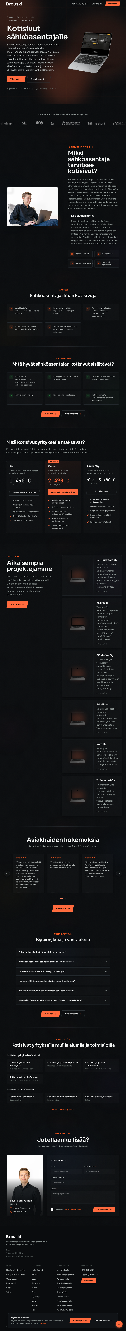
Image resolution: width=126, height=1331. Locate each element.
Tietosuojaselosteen (72, 1209)
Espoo (35, 1279)
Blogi (8, 1288)
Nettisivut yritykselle (15, 1270)
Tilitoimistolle (63, 1297)
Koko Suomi (37, 1270)
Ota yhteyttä (97, 4)
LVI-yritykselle (63, 1270)
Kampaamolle (63, 1279)
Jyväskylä (36, 1297)
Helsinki (35, 1274)
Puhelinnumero (57, 1178)
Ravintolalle (62, 1292)
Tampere (36, 1283)
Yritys (8, 1292)
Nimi (53, 1166)
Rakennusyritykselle (65, 1274)
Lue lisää (42, 1323)
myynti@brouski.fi (21, 1208)
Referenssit (11, 1283)
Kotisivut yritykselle (25, 17)
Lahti (34, 1301)
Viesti (54, 1189)
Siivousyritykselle (64, 1288)
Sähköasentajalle (64, 1305)
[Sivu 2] (65, 898)
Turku (34, 1288)
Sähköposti (90, 1166)
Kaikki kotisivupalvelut (64, 1109)
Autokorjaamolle (64, 1283)
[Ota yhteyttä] (119, 1324)
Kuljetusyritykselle (65, 1310)
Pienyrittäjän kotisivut (16, 1274)
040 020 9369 (19, 1212)
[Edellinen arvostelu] (7, 873)
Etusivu (10, 17)
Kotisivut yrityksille (80, 4)
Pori (33, 1310)
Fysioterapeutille (64, 1301)
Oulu (34, 1292)
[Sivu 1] (61, 898)
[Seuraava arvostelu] (119, 873)
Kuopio (35, 1305)
